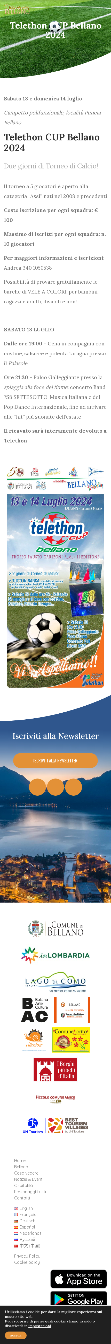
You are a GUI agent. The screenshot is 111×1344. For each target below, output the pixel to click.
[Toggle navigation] (99, 11)
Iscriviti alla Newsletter (55, 761)
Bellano (21, 1166)
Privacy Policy (27, 1256)
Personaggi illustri (30, 1191)
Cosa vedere (26, 1173)
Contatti (22, 1197)
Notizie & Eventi (28, 1179)
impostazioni (39, 1325)
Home (20, 1160)
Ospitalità (23, 1185)
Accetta (15, 1335)
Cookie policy (27, 1262)
